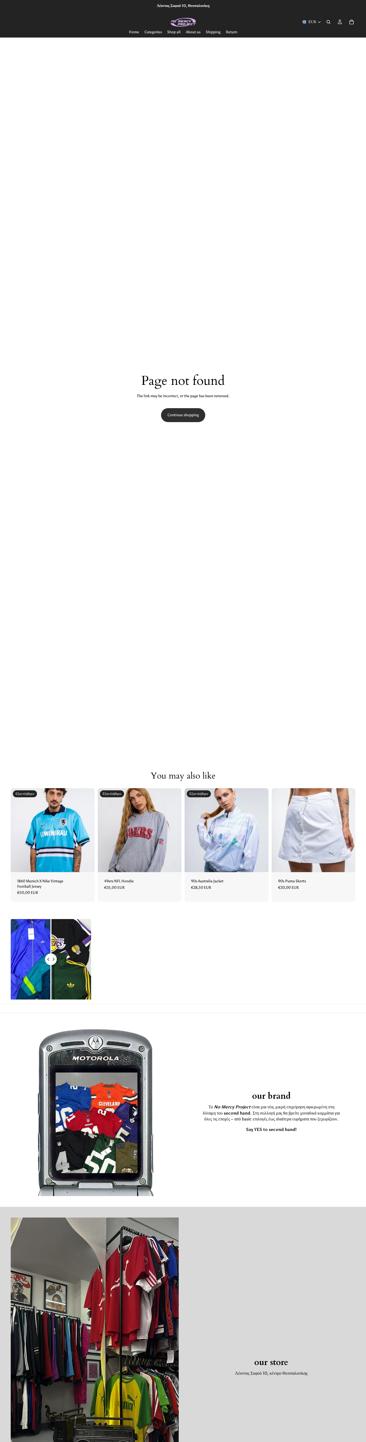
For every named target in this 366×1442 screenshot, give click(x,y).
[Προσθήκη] (347, 864)
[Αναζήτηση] (328, 22)
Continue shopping (183, 415)
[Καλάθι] (351, 22)
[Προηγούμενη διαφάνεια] (19, 830)
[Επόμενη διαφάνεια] (87, 830)
